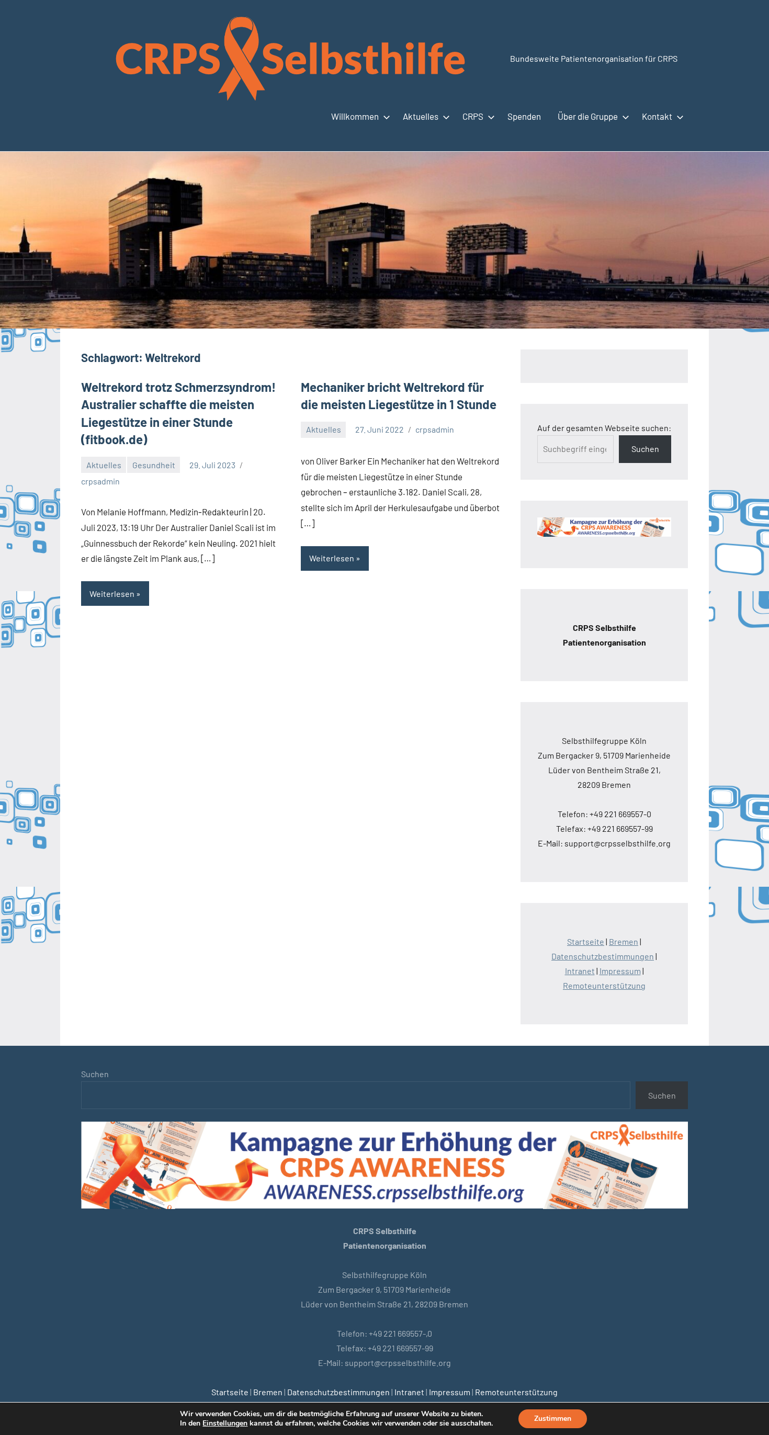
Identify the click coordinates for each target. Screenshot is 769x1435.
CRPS (472, 116)
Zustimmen (552, 1418)
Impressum (620, 971)
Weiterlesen (111, 593)
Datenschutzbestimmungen (602, 956)
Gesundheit (153, 465)
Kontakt (657, 116)
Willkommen (355, 116)
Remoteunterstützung (604, 985)
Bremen (623, 941)
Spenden (524, 116)
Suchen (645, 449)
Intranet (580, 971)
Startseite (585, 941)
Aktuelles (420, 116)
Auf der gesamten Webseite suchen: (604, 428)
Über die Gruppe (588, 116)
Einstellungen (224, 1423)
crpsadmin (100, 481)
